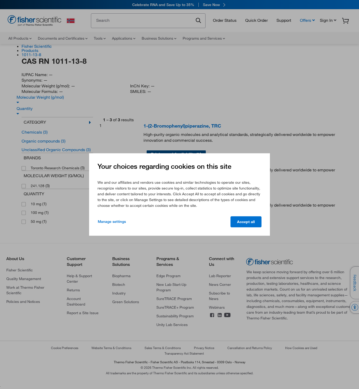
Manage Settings (112, 221)
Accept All (246, 221)
